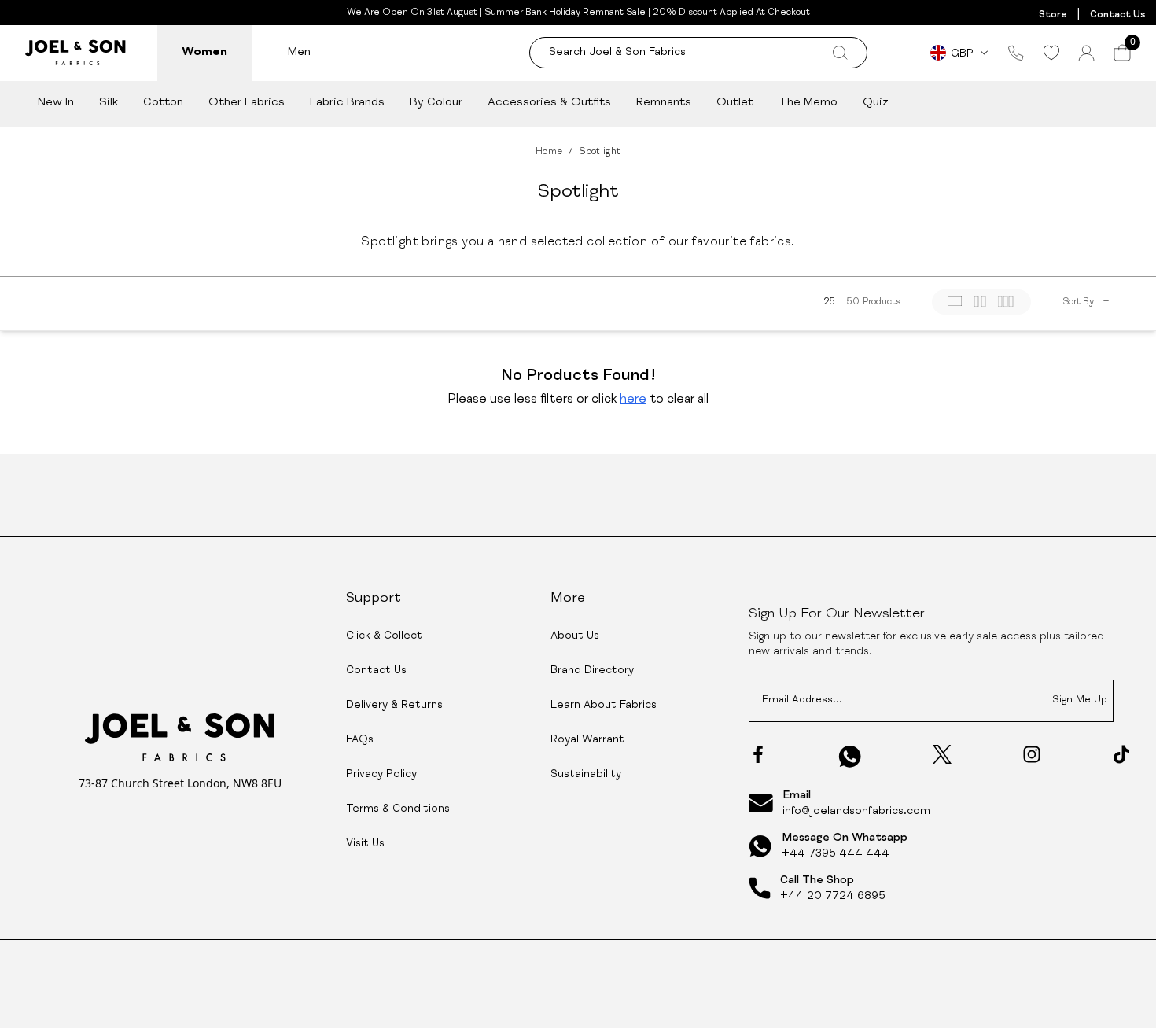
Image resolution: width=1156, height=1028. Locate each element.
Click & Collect (384, 636)
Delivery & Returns (394, 705)
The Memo (808, 103)
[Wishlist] (1051, 53)
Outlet (734, 103)
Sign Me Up (1079, 700)
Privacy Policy (381, 774)
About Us (574, 636)
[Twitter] (942, 754)
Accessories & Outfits (549, 103)
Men (299, 52)
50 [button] (853, 302)
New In (56, 103)
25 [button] (829, 302)
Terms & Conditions (398, 809)
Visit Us (365, 843)
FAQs (360, 740)
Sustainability (585, 774)
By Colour (436, 103)
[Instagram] (1031, 754)
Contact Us (1117, 15)
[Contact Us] (1016, 53)
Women (204, 52)
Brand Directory (592, 670)
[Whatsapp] (850, 756)
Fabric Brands (347, 103)
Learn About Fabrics (603, 705)
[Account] (1086, 53)
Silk (108, 103)
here (633, 400)
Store (1053, 15)
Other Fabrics (246, 103)
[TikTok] (1121, 754)
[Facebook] (758, 754)
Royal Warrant (587, 740)
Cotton (163, 103)
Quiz (876, 103)
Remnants (663, 103)
